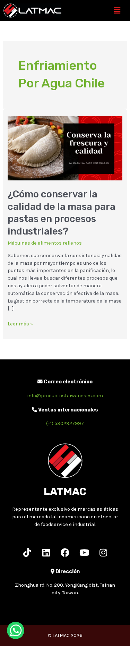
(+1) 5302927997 (65, 423)
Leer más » (20, 323)
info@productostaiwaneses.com (65, 396)
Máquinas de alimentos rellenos (45, 243)
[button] (117, 10)
